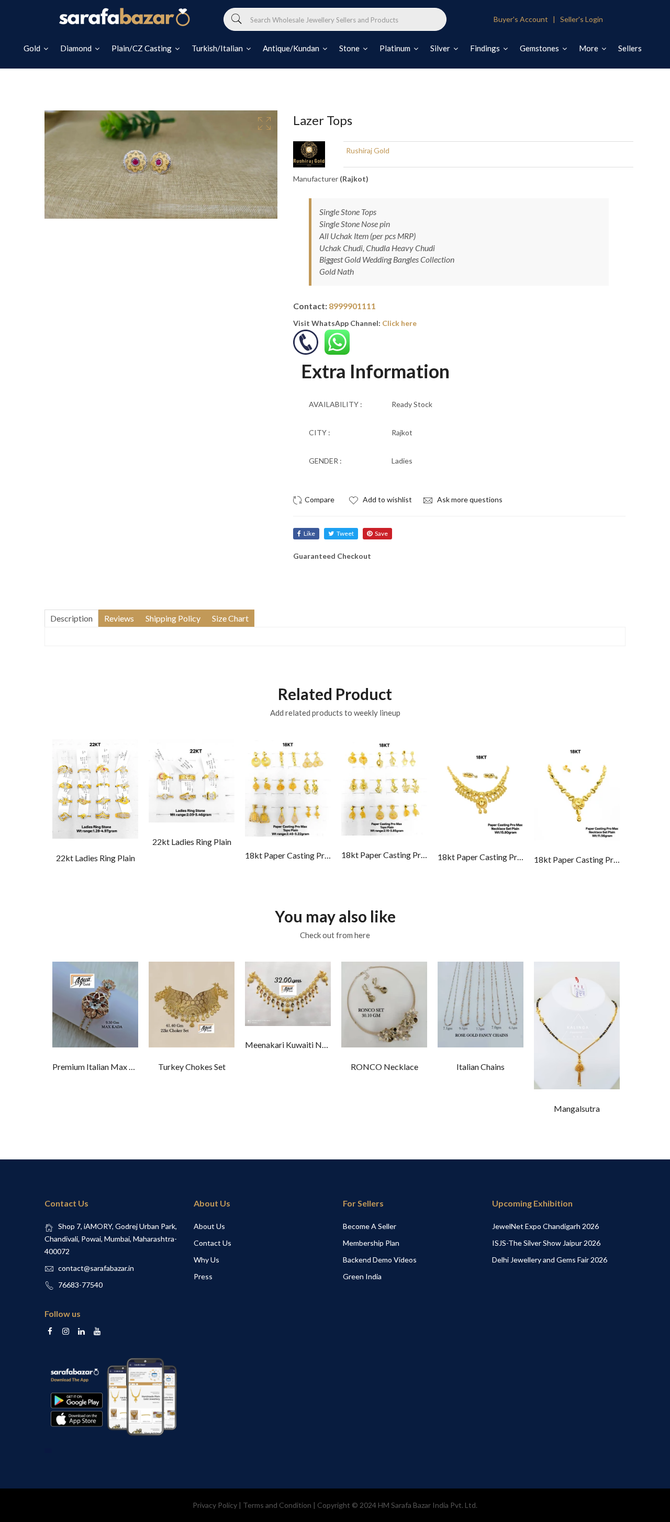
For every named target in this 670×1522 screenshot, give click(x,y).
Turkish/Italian (218, 48)
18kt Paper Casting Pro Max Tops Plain (315, 855)
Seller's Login (581, 19)
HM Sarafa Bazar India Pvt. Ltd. (427, 1505)
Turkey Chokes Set (192, 1067)
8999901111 (352, 306)
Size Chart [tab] (230, 618)
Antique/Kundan (292, 48)
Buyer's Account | (526, 19)
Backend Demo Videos (380, 1259)
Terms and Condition (277, 1505)
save (381, 533)
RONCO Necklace (384, 1067)
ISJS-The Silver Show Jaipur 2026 (546, 1242)
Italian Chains (480, 1067)
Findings (485, 48)
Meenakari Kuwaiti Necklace (297, 1045)
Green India (362, 1276)
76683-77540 (80, 1284)
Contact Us (212, 1242)
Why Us (206, 1259)
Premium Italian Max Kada (100, 1067)
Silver (441, 48)
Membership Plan (371, 1242)
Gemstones (540, 48)
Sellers (630, 48)
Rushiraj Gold (367, 150)
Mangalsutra (577, 1108)
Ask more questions (469, 499)
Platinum (395, 48)
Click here (399, 323)
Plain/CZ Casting (142, 48)
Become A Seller (369, 1226)
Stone (350, 48)
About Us (209, 1226)
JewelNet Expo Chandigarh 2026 (545, 1226)
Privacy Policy (215, 1505)
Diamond (76, 48)
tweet (345, 533)
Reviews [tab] (119, 618)
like (309, 533)
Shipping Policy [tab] (173, 618)
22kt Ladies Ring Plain (95, 858)
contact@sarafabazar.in (96, 1268)
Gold (33, 48)
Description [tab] (71, 618)
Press (203, 1276)
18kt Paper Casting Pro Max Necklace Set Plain (523, 857)
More (589, 48)
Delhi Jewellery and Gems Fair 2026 (549, 1259)
